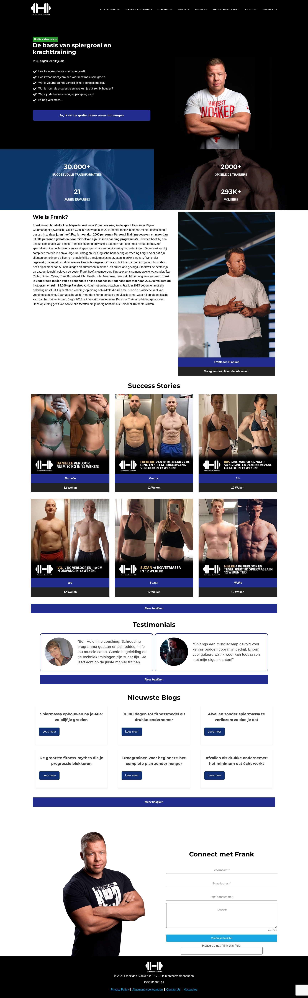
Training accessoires (138, 9)
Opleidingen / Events (226, 9)
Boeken (182, 9)
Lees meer (49, 731)
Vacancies (190, 989)
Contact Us (270, 9)
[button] (70, 478)
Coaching (164, 9)
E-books (200, 9)
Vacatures (251, 9)
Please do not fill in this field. (221, 945)
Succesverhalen (110, 9)
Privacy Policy (120, 989)
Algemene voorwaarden (147, 989)
